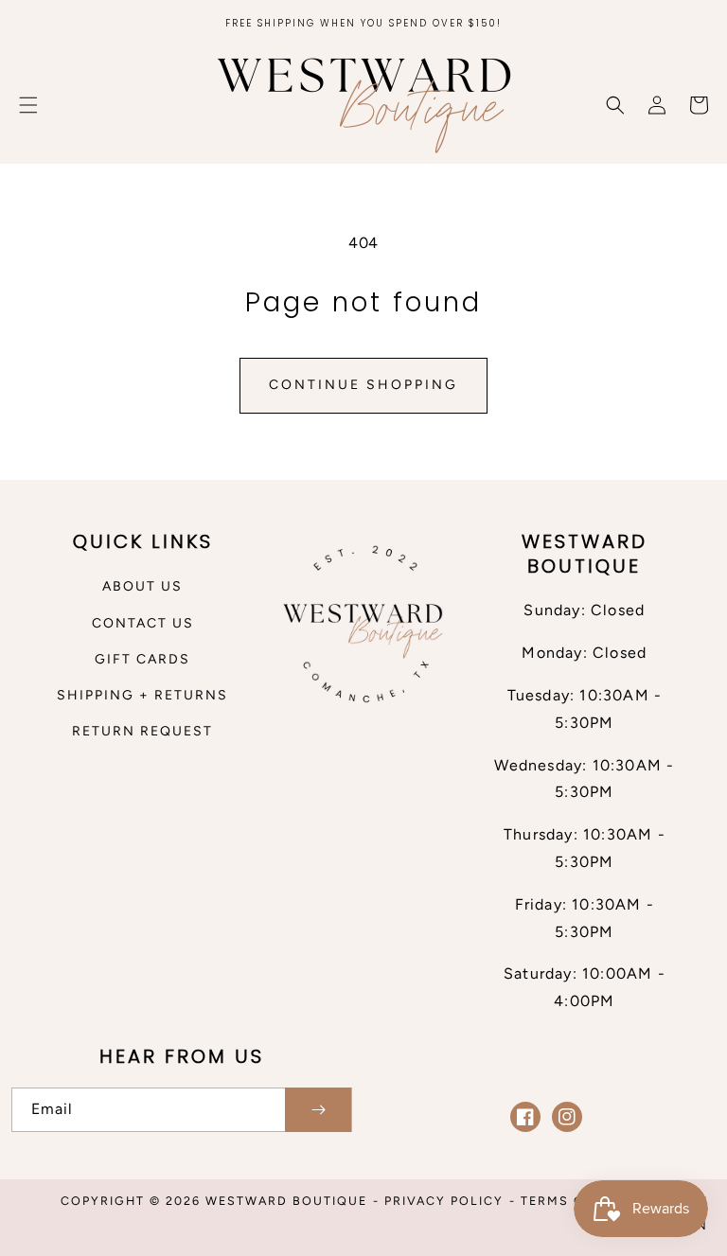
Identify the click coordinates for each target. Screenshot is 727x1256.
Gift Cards (142, 659)
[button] (28, 105)
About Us (142, 586)
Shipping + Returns (142, 695)
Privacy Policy (444, 1201)
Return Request (142, 731)
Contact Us (143, 623)
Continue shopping (363, 385)
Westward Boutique (286, 1201)
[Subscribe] (318, 1110)
